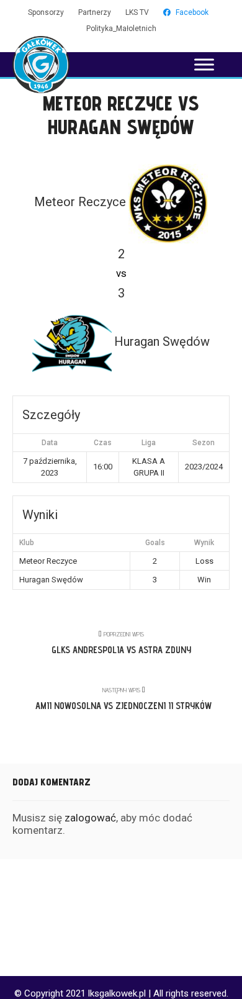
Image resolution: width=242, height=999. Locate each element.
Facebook (192, 12)
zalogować (90, 817)
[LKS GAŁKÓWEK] (40, 64)
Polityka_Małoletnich (121, 28)
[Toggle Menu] (204, 64)
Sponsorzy (46, 12)
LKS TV (137, 12)
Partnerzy (94, 12)
